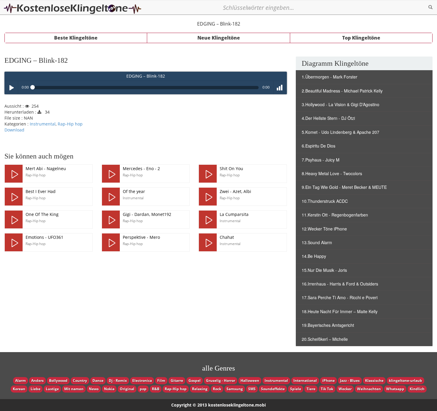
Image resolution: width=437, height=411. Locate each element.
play (14, 174)
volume (280, 87)
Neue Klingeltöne (218, 37)
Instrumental (43, 124)
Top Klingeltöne (361, 37)
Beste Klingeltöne (76, 37)
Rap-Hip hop (70, 124)
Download (14, 130)
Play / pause (11, 87)
